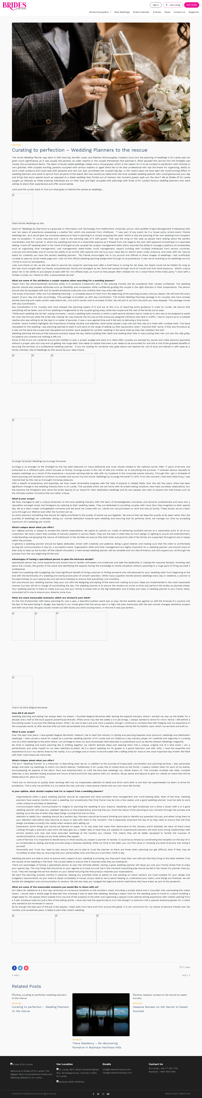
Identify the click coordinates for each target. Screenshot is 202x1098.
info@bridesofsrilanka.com (117, 1069)
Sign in (156, 5)
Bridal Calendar (141, 12)
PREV (16, 975)
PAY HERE (192, 5)
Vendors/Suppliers (99, 12)
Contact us (179, 12)
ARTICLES (16, 145)
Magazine (194, 12)
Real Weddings (122, 12)
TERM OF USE (184, 1094)
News (167, 12)
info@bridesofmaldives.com (117, 1072)
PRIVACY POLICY (171, 1094)
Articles (157, 12)
